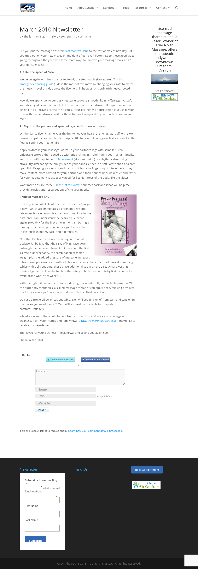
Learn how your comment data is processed (95, 430)
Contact (161, 7)
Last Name (31, 519)
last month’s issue (77, 51)
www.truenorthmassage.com (98, 320)
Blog (54, 36)
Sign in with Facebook (95, 359)
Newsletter (66, 36)
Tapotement (65, 159)
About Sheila (86, 7)
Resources (140, 7)
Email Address (41, 491)
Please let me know (67, 185)
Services (108, 7)
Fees (126, 7)
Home (69, 7)
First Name (31, 505)
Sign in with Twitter (60, 359)
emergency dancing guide (36, 84)
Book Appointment (147, 470)
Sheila (28, 36)
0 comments (84, 36)
